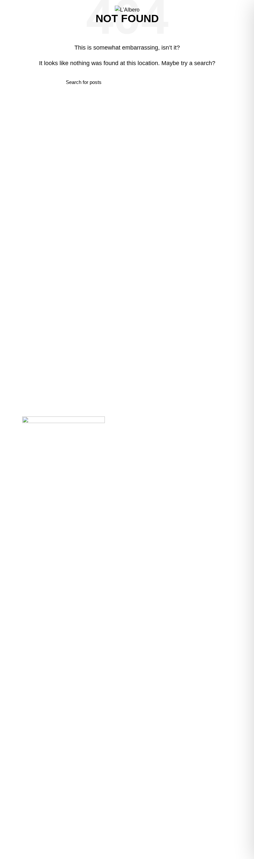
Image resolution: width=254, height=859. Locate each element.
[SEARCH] (184, 82)
